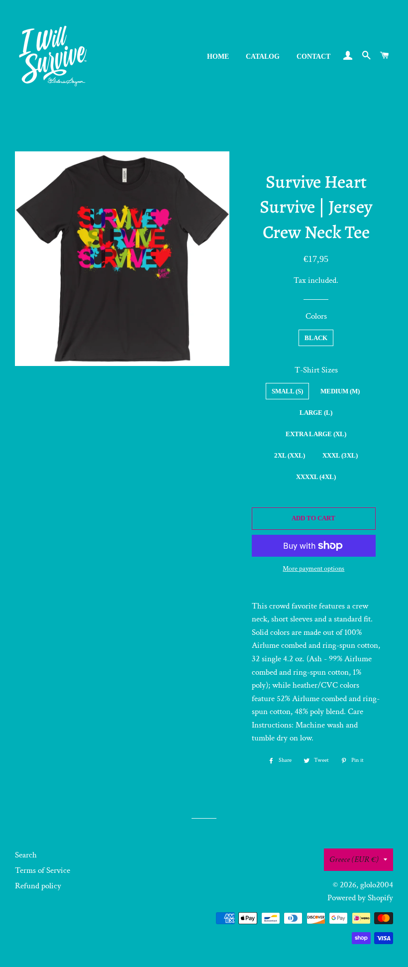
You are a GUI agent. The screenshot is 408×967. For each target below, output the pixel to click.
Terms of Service (42, 870)
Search (26, 854)
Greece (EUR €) (354, 859)
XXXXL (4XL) (316, 477)
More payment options (313, 568)
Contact (313, 56)
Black (316, 338)
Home (218, 56)
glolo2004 (376, 884)
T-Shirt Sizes (316, 369)
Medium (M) (340, 391)
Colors (316, 316)
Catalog (263, 56)
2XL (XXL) (289, 455)
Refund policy (38, 885)
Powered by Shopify (360, 897)
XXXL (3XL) (340, 455)
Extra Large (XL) (316, 434)
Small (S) (287, 391)
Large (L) (316, 412)
